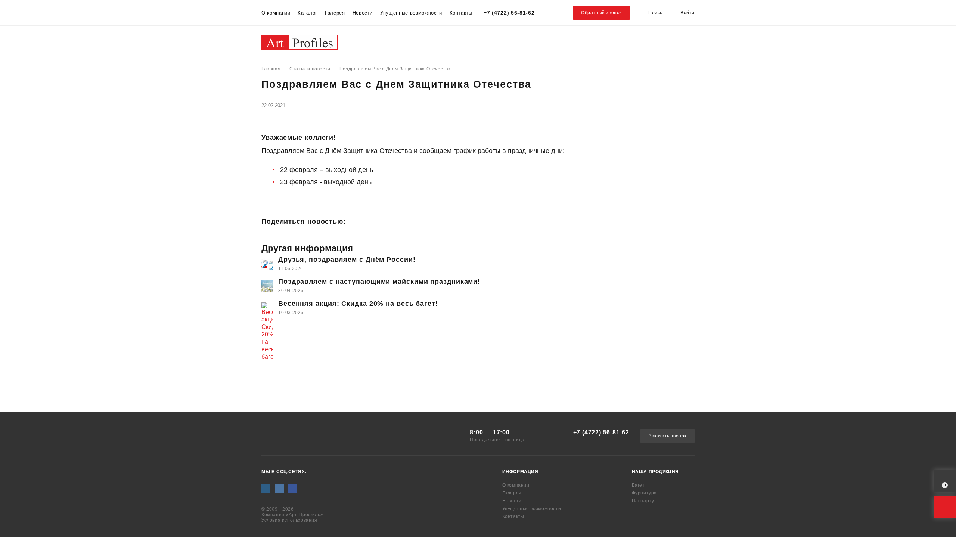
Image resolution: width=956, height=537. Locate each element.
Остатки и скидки (561, 40)
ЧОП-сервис (646, 40)
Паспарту (484, 40)
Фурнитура (420, 40)
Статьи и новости (309, 69)
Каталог (307, 13)
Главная (270, 69)
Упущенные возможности (411, 13)
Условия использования (289, 520)
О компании (276, 13)
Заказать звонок (667, 436)
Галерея (335, 13)
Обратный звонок (601, 12)
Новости (363, 13)
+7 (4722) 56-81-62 (509, 12)
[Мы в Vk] (279, 488)
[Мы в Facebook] (292, 488)
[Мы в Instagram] (265, 488)
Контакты (461, 13)
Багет (366, 40)
